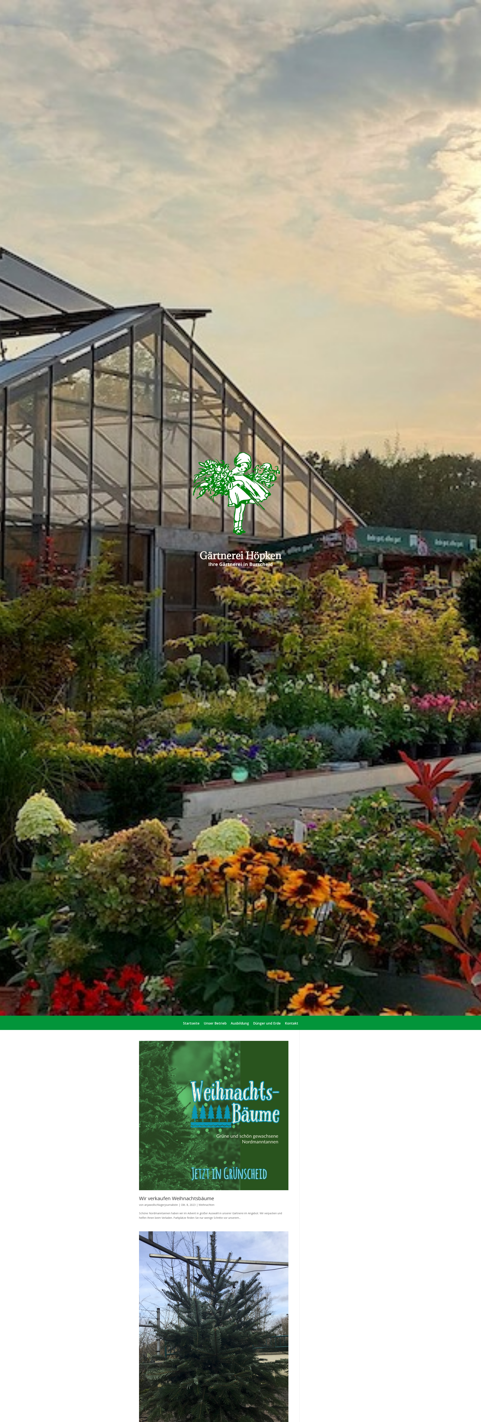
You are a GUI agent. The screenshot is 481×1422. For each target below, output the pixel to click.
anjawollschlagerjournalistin (161, 1205)
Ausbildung (240, 1023)
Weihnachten (206, 1205)
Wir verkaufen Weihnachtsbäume (176, 1198)
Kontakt (291, 1023)
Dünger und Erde (267, 1023)
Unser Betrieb (215, 1023)
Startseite (191, 1023)
